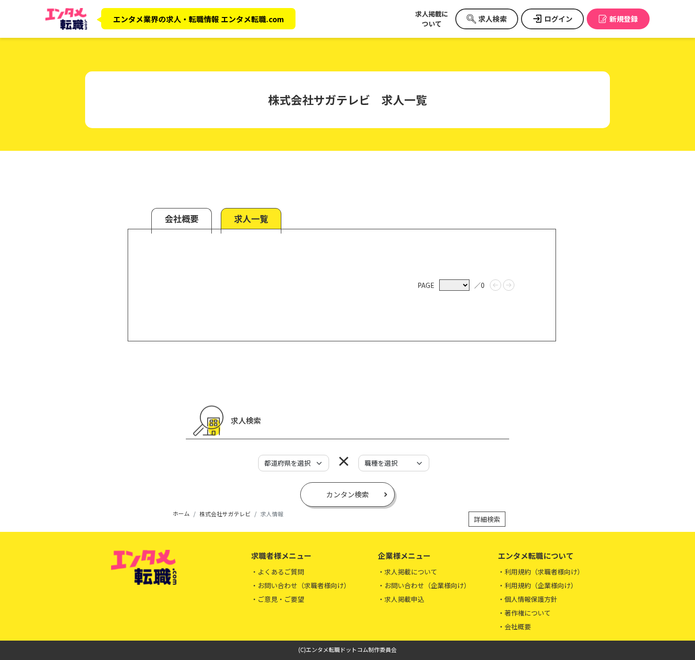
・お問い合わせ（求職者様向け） (300, 585)
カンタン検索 (347, 494)
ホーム (181, 513)
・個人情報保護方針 (527, 599)
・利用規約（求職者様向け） (541, 571)
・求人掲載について (407, 571)
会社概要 (182, 218)
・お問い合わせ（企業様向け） (424, 585)
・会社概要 (514, 626)
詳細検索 (487, 519)
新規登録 (623, 19)
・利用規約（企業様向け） (537, 585)
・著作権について (524, 612)
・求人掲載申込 (401, 599)
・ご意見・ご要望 (277, 599)
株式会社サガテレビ (225, 514)
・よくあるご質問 (277, 571)
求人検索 (492, 19)
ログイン (558, 19)
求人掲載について (431, 18)
